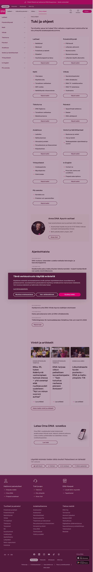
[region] (47, 286)
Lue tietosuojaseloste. (20, 289)
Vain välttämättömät (47, 294)
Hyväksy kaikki (69, 294)
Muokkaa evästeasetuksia (24, 294)
